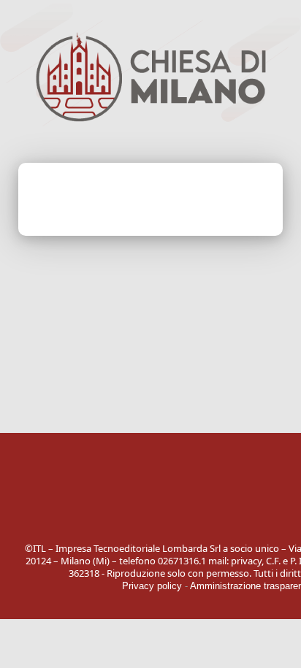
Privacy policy (152, 585)
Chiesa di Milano (150, 500)
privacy (246, 560)
